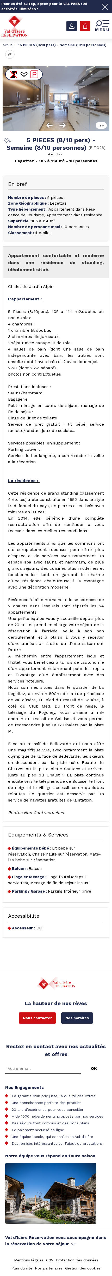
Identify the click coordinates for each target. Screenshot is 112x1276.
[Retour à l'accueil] (14, 25)
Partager (10, 54)
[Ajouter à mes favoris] (6, 141)
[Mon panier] (85, 26)
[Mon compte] (71, 26)
